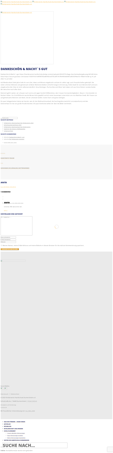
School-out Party (8, 131)
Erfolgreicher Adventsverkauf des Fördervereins (17, 127)
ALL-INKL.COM (30, 411)
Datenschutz (15, 394)
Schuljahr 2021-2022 (10, 142)
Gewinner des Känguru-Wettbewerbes (14, 129)
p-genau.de (4, 407)
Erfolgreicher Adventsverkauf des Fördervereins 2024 (18, 123)
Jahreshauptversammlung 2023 (12, 125)
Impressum (4, 394)
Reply (5, 210)
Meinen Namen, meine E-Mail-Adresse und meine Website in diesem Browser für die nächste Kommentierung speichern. (43, 245)
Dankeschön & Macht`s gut (16, 137)
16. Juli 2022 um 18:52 (16, 203)
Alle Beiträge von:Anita (8, 186)
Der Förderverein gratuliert (16, 139)
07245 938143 (32, 401)
